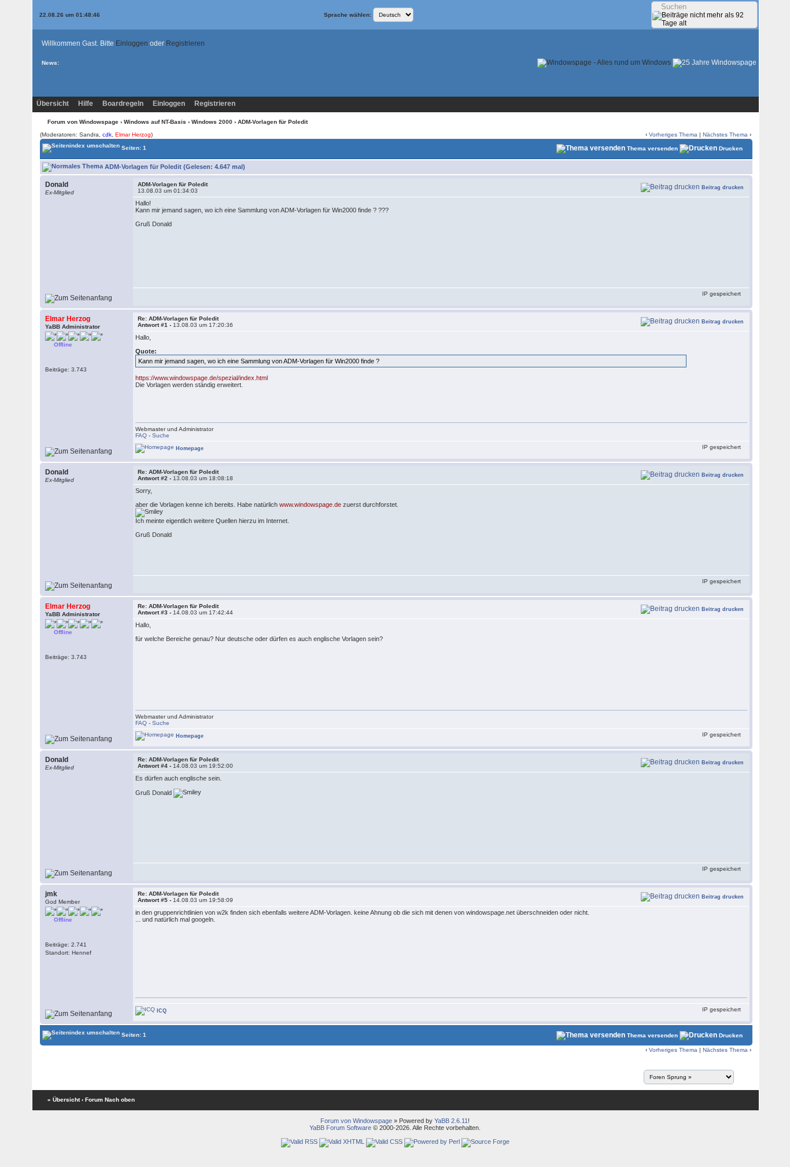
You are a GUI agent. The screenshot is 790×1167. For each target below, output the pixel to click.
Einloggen (132, 43)
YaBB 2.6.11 (451, 1120)
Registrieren (185, 43)
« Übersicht (63, 1099)
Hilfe (85, 104)
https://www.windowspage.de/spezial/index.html (201, 377)
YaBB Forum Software (340, 1127)
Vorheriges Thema (673, 134)
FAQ (141, 435)
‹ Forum (92, 1099)
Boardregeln (122, 104)
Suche (160, 435)
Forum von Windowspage (83, 122)
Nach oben (120, 1099)
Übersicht (52, 104)
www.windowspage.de (310, 504)
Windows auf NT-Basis (155, 122)
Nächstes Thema (725, 134)
